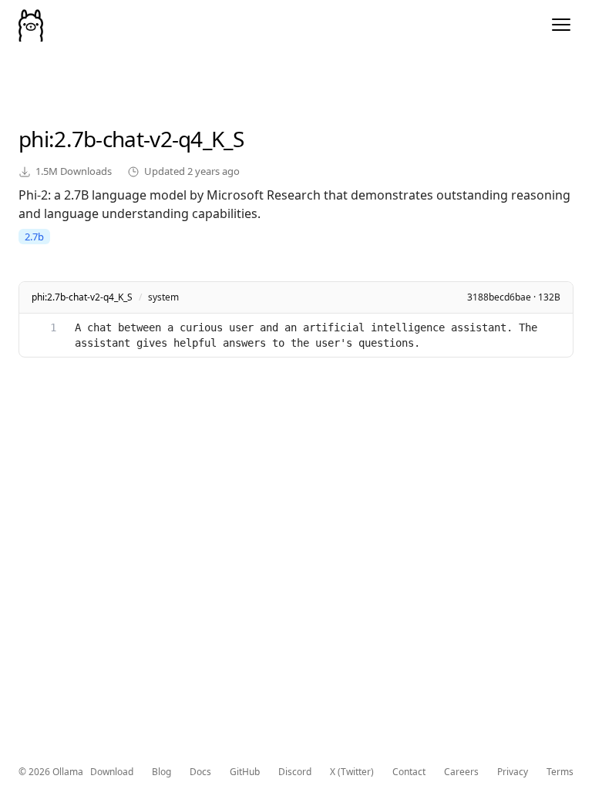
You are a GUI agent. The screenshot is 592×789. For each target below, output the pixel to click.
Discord (294, 772)
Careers (461, 772)
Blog (161, 772)
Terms (560, 772)
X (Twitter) (352, 772)
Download (111, 772)
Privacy (512, 772)
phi (33, 138)
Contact (409, 772)
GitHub (245, 772)
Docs (200, 772)
